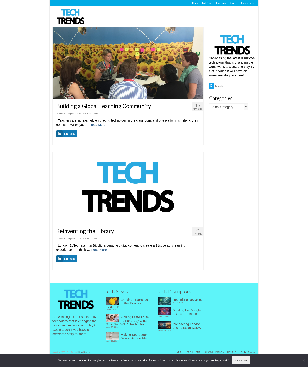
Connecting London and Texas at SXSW (187, 326)
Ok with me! (241, 360)
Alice (63, 113)
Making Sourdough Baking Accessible (134, 336)
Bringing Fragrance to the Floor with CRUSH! (127, 303)
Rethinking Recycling (188, 299)
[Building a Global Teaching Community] (128, 63)
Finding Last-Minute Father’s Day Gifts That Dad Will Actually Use (127, 320)
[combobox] (228, 106)
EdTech (82, 113)
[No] (303, 360)
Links (80, 352)
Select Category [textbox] (222, 107)
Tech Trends (92, 113)
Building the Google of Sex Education (187, 312)
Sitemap (87, 352)
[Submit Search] (211, 86)
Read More (98, 125)
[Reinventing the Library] (128, 188)
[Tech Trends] (70, 17)
